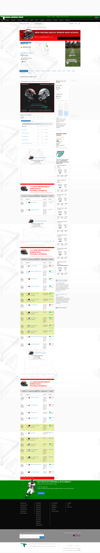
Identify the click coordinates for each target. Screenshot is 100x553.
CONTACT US (31, 546)
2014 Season (38, 523)
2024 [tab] (30, 117)
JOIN (68, 505)
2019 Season (38, 513)
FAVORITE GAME (48, 110)
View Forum (69, 507)
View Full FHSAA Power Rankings (62, 147)
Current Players (54, 503)
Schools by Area (23, 503)
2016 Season (38, 519)
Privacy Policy (77, 545)
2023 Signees (54, 507)
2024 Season (38, 503)
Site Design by (71, 550)
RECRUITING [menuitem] (49, 20)
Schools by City (23, 507)
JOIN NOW (41, 493)
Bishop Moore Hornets (25, 136)
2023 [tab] (34, 117)
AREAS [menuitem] (31, 20)
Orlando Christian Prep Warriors (37, 336)
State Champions (23, 513)
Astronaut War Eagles (35, 209)
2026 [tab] (22, 117)
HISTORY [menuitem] (55, 20)
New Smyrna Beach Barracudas (27, 143)
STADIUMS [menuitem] (42, 20)
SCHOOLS (24, 27)
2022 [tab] (38, 117)
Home (20, 27)
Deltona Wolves (24, 129)
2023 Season (38, 505)
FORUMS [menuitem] (61, 20)
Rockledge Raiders (34, 325)
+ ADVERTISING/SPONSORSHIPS (37, 543)
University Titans (34, 278)
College (29, 72)
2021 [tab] (42, 117)
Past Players (54, 505)
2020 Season (38, 511)
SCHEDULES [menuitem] (19, 20)
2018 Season (38, 515)
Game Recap (51, 272)
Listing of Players (50, 477)
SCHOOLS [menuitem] (7, 20)
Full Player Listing (55, 511)
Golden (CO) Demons (35, 397)
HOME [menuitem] (2, 20)
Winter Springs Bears (25, 139)
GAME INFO (24, 110)
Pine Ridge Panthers (34, 312)
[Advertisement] (50, 8)
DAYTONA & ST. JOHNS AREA (26, 53)
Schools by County (23, 505)
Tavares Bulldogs (34, 304)
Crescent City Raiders (35, 286)
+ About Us (29, 543)
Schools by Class (23, 509)
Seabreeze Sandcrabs (35, 293)
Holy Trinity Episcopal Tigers (36, 464)
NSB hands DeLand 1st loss (61, 281)
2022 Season (38, 507)
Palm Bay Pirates (34, 412)
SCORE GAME (41, 110)
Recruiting (23, 72)
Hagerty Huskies (34, 202)
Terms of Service (70, 545)
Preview (51, 202)
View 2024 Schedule (59, 130)
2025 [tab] (26, 117)
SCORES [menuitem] (26, 20)
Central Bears (33, 432)
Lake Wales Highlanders (35, 344)
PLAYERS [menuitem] (13, 20)
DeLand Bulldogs (34, 265)
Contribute (69, 503)
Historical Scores (39, 525)
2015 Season (38, 521)
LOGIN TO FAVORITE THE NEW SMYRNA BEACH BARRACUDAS (69, 38)
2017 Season (38, 517)
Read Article (58, 290)
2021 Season (38, 509)
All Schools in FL (23, 511)
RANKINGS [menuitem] (67, 20)
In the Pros (54, 509)
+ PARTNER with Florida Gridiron (49, 543)
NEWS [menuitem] (36, 20)
